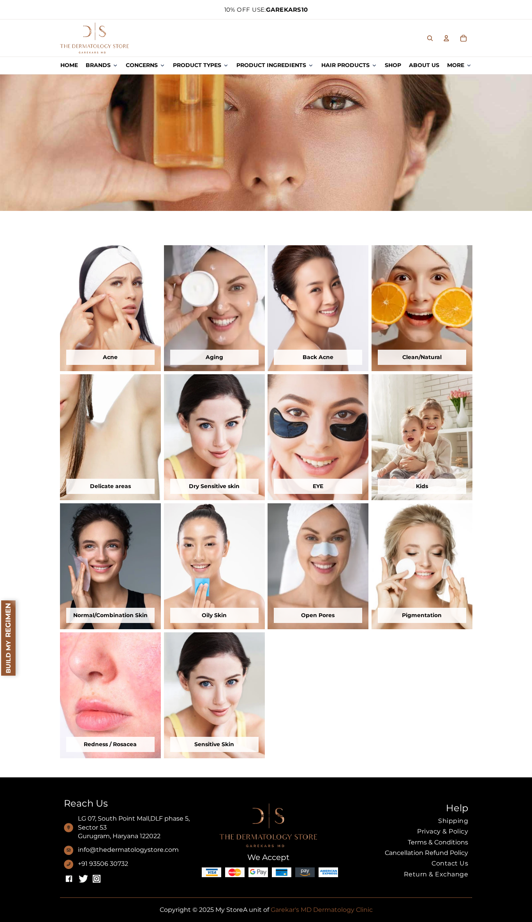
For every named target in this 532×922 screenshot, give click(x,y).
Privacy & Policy (442, 831)
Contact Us (450, 863)
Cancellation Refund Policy (426, 853)
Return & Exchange (436, 874)
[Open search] (430, 38)
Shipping (453, 821)
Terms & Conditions (438, 842)
